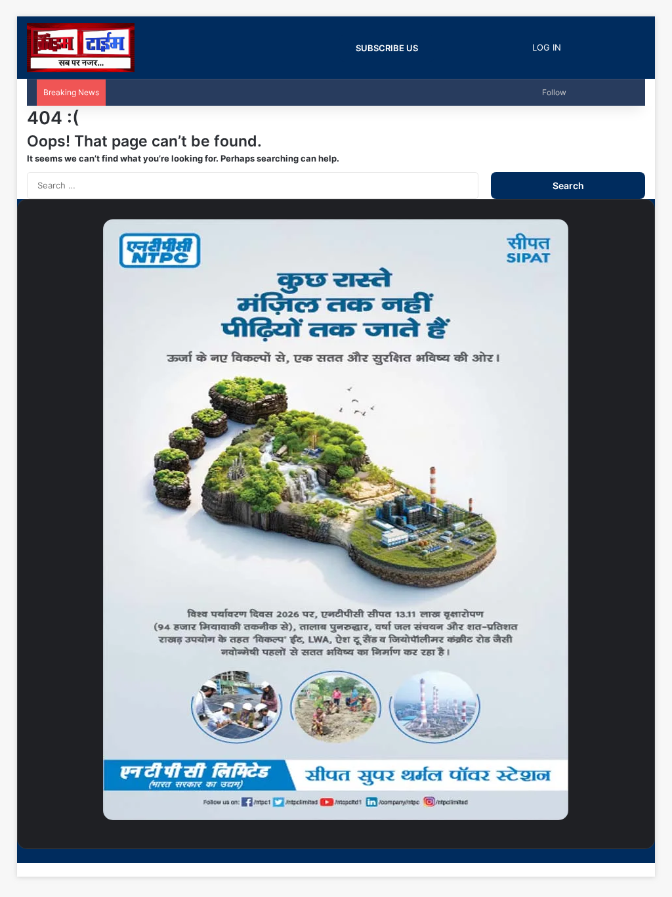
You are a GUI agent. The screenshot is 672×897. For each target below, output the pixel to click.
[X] (631, 855)
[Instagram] (610, 855)
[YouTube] (621, 855)
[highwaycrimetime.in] (81, 47)
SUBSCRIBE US (387, 48)
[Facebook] (642, 855)
